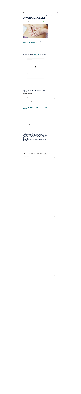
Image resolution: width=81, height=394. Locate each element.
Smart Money (25, 15)
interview (27, 133)
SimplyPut (31, 15)
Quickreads (49, 15)
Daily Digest (52, 15)
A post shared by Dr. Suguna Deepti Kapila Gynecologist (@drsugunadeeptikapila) (35, 77)
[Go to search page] (24, 12)
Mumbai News (42, 15)
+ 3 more (55, 15)
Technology (45, 15)
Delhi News (34, 15)
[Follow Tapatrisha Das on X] (27, 22)
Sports (28, 15)
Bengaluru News (38, 15)
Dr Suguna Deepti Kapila (36, 54)
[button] (23, 12)
